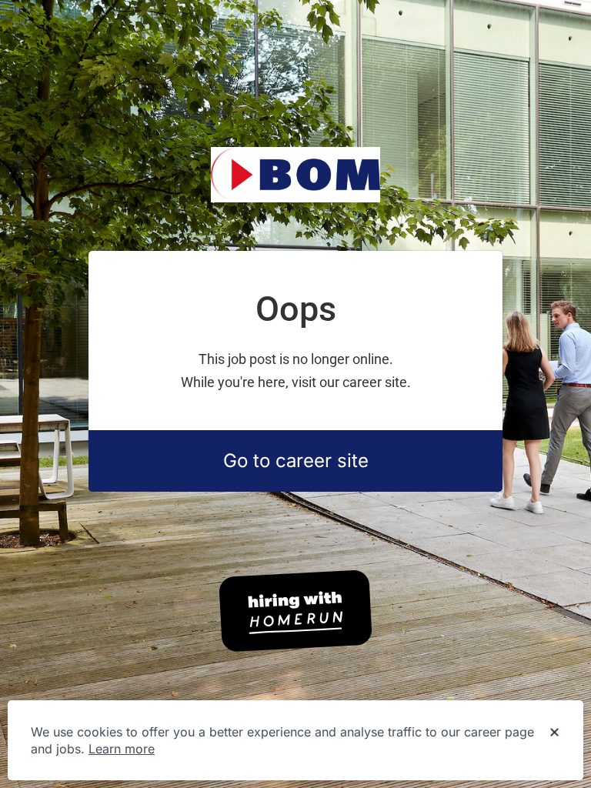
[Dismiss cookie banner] (554, 732)
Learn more (121, 748)
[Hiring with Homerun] (295, 611)
